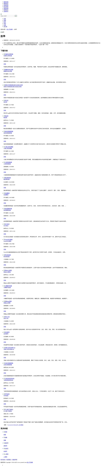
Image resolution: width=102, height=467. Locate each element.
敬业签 (5, 117)
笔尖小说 (6, 318)
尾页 (22, 425)
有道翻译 (6, 194)
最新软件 (6, 3)
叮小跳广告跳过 (8, 411)
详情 (5, 64)
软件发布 (3, 459)
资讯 (5, 23)
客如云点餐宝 (7, 272)
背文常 (5, 102)
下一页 (19, 425)
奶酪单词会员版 (8, 71)
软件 (5, 21)
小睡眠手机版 (7, 287)
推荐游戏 (6, 8)
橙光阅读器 (7, 256)
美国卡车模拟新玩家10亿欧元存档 (13, 86)
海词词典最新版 (8, 133)
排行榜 (5, 26)
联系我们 (8, 459)
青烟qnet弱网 (7, 303)
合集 (5, 25)
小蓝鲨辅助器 (7, 163)
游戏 (5, 20)
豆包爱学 (6, 333)
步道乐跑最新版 (8, 364)
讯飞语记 (6, 225)
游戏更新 (6, 5)
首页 (5, 18)
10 (16, 425)
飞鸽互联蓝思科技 (8, 380)
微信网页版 (7, 179)
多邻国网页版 (7, 210)
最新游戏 (6, 2)
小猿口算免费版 (8, 148)
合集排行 (6, 11)
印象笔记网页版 (8, 55)
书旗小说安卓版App (9, 349)
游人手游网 (10, 29)
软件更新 (6, 6)
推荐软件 (6, 9)
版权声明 (14, 459)
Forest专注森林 (7, 241)
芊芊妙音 (6, 395)
